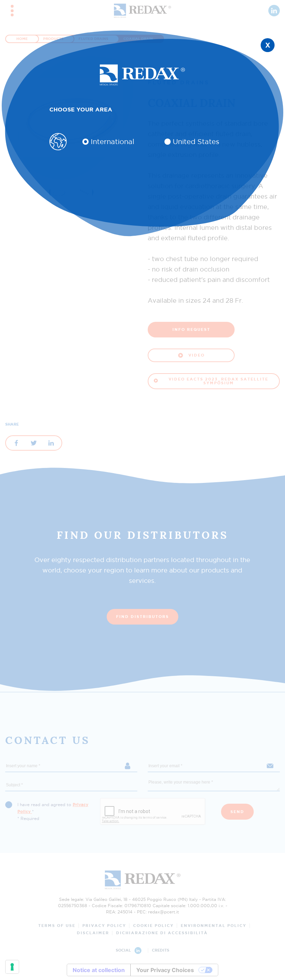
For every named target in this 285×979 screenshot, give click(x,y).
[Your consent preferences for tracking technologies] (12, 966)
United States (196, 141)
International (112, 141)
